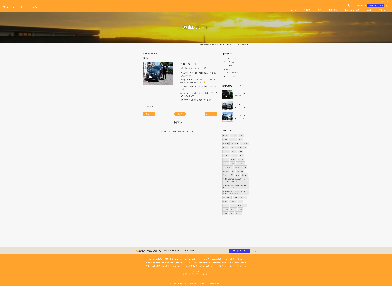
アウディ (225, 163)
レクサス (240, 159)
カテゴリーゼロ (229, 76)
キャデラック (241, 163)
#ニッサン (195, 131)
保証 (233, 171)
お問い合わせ (227, 197)
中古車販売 (233, 201)
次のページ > (211, 114)
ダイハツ (233, 159)
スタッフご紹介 (229, 62)
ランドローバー (227, 167)
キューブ (233, 209)
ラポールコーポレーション (238, 205)
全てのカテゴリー (230, 58)
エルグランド (244, 143)
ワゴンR (225, 143)
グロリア (233, 135)
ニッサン (225, 209)
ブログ (241, 155)
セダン (240, 201)
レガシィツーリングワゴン (238, 147)
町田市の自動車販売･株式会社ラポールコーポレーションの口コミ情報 (235, 180)
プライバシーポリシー (239, 197)
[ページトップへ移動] (254, 251)
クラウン (225, 205)
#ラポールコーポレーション (179, 131)
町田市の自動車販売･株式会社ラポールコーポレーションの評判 (235, 186)
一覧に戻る (180, 114)
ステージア (226, 151)
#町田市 (163, 131)
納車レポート (151, 106)
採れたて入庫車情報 (231, 73)
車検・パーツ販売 (228, 175)
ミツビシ (234, 155)
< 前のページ (149, 114)
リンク (238, 175)
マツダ (240, 151)
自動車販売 (226, 171)
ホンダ (231, 213)
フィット (238, 213)
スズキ (241, 139)
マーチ (234, 151)
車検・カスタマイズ (240, 167)
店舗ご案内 (228, 65)
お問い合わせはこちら (375, 5)
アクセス (244, 175)
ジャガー (225, 159)
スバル (225, 139)
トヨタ (225, 213)
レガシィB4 (233, 139)
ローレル (225, 147)
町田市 (225, 201)
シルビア (225, 135)
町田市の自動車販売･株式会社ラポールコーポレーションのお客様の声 (235, 192)
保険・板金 (240, 171)
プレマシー (226, 155)
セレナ (240, 209)
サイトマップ (241, 266)
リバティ (240, 135)
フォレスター (234, 143)
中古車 (233, 163)
